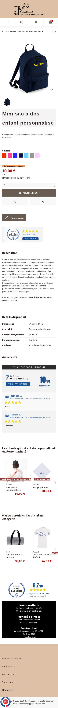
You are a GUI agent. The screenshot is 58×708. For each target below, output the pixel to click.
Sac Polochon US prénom (15, 556)
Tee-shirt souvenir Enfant (42, 556)
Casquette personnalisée (13, 488)
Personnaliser (14, 217)
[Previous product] (53, 31)
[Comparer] (24, 468)
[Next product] (55, 31)
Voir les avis (30, 239)
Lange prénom (40, 487)
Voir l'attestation (18, 384)
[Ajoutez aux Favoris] (15, 201)
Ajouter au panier (31, 193)
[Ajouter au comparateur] (43, 201)
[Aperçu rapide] (24, 474)
